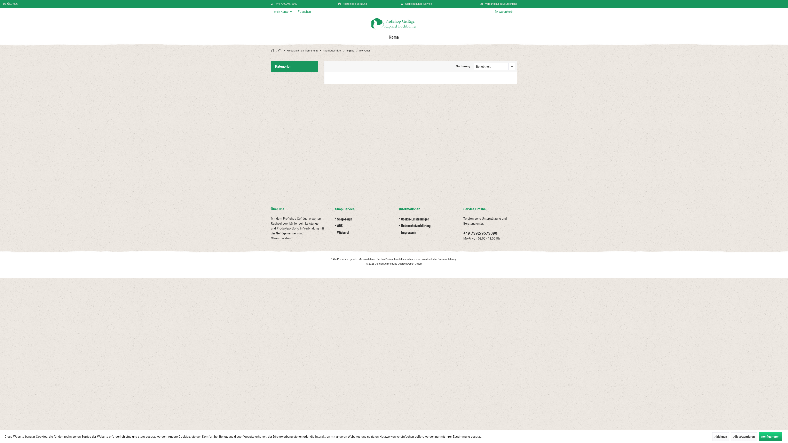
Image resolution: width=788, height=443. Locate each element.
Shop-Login (344, 219)
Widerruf (343, 232)
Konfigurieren (770, 436)
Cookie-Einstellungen (415, 219)
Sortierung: (463, 66)
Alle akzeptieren (744, 436)
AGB (340, 226)
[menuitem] (504, 12)
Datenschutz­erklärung (416, 226)
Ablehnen (721, 436)
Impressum (408, 232)
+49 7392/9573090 (480, 233)
